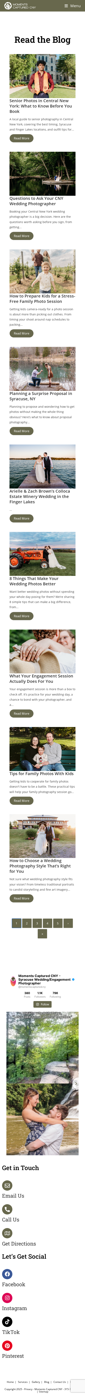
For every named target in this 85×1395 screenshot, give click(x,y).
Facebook (13, 1284)
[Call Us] (7, 1209)
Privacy (28, 1389)
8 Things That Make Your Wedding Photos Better (34, 581)
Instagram (14, 1308)
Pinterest (13, 1355)
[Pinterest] (7, 1346)
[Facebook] (7, 1274)
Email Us (13, 1195)
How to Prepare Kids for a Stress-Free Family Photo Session (42, 298)
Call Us (10, 1219)
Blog (46, 1382)
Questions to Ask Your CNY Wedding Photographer (36, 201)
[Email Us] (7, 1185)
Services (23, 1382)
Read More (21, 138)
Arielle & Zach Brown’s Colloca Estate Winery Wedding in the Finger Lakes (39, 496)
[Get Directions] (7, 1233)
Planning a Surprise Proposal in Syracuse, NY (40, 396)
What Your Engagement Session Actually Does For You (41, 678)
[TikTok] (7, 1322)
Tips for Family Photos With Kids (41, 773)
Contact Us (59, 1382)
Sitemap (43, 1391)
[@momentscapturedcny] (13, 981)
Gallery (36, 1382)
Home (10, 1382)
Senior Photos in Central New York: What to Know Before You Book (40, 106)
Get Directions (19, 1243)
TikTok (11, 1332)
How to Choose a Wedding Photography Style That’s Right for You (40, 866)
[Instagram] (7, 1298)
